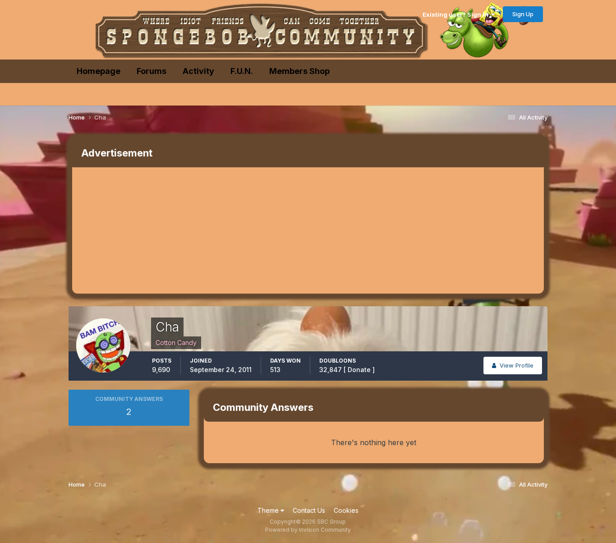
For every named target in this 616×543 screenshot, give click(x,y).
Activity (198, 71)
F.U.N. (241, 71)
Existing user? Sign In (457, 14)
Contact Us (309, 510)
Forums (151, 71)
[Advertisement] (236, 230)
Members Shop (299, 71)
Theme (268, 510)
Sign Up (522, 14)
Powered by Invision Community (308, 529)
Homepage (98, 71)
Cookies (346, 510)
